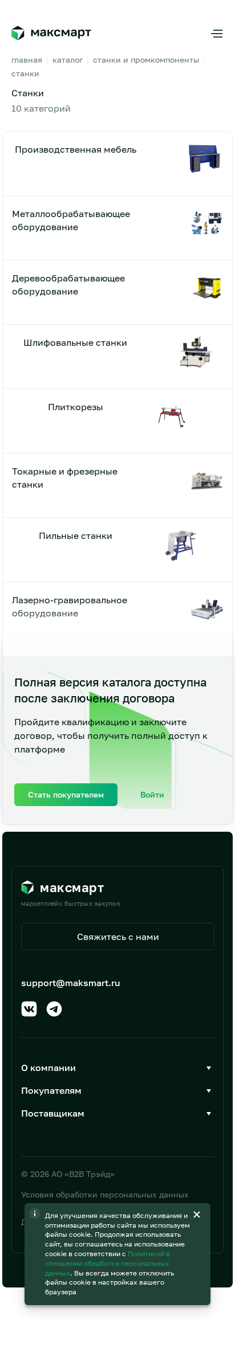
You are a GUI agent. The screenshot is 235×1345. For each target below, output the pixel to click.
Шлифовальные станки (75, 342)
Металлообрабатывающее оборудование (71, 220)
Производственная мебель (75, 149)
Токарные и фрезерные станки (65, 477)
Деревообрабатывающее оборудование (68, 284)
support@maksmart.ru (70, 982)
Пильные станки (75, 535)
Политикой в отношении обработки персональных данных (107, 1263)
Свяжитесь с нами (118, 936)
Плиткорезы (75, 406)
